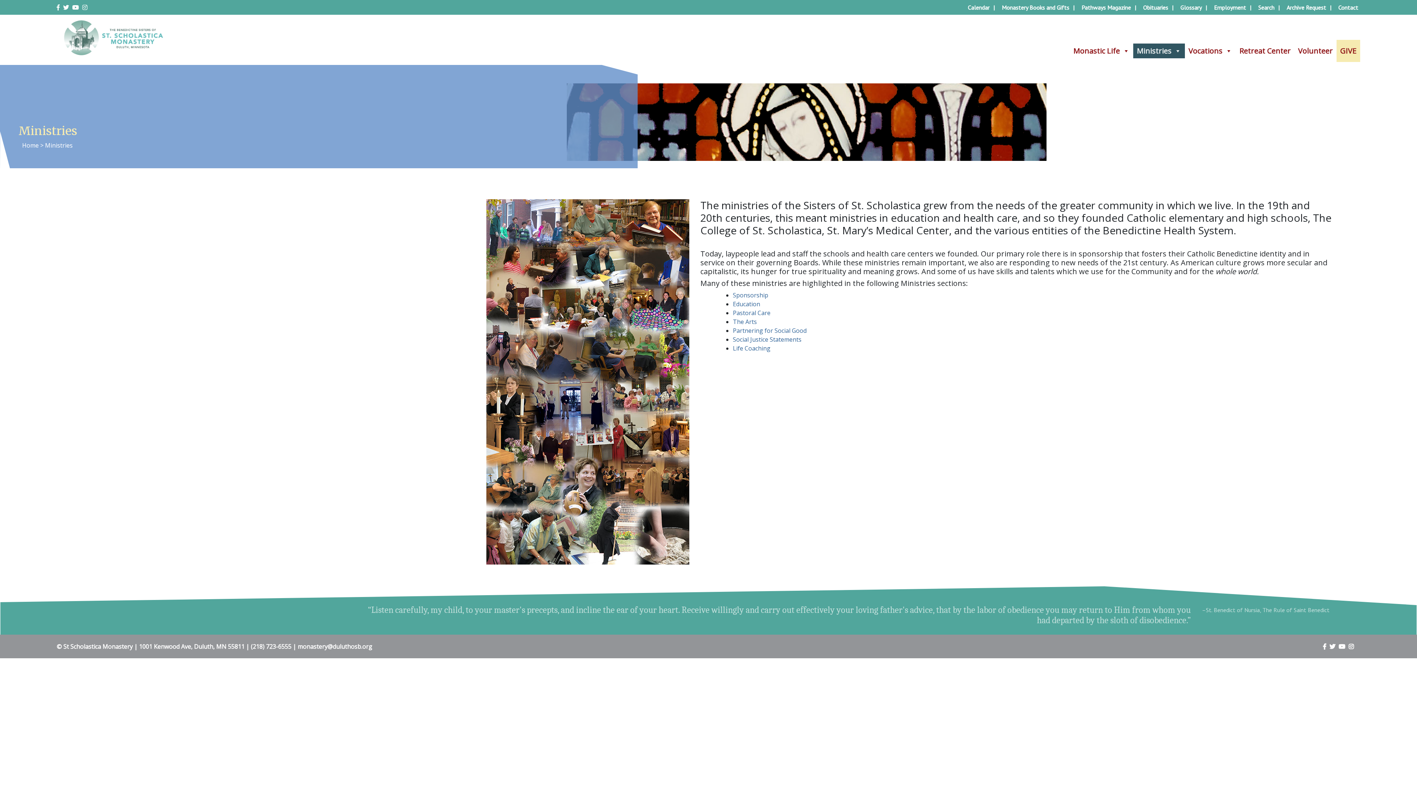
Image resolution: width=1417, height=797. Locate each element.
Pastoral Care (751, 313)
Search (1266, 7)
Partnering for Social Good (770, 331)
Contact (1348, 7)
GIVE (1348, 51)
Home (30, 145)
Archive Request (1306, 7)
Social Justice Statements (767, 339)
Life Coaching (751, 348)
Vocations (1206, 51)
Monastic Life (1096, 51)
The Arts (745, 322)
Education (746, 304)
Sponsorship (750, 295)
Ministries (1154, 51)
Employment (1230, 7)
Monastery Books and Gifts (1035, 7)
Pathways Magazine (1106, 7)
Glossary (1191, 7)
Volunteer (1315, 51)
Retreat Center (1265, 51)
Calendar (979, 7)
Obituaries (1155, 7)
